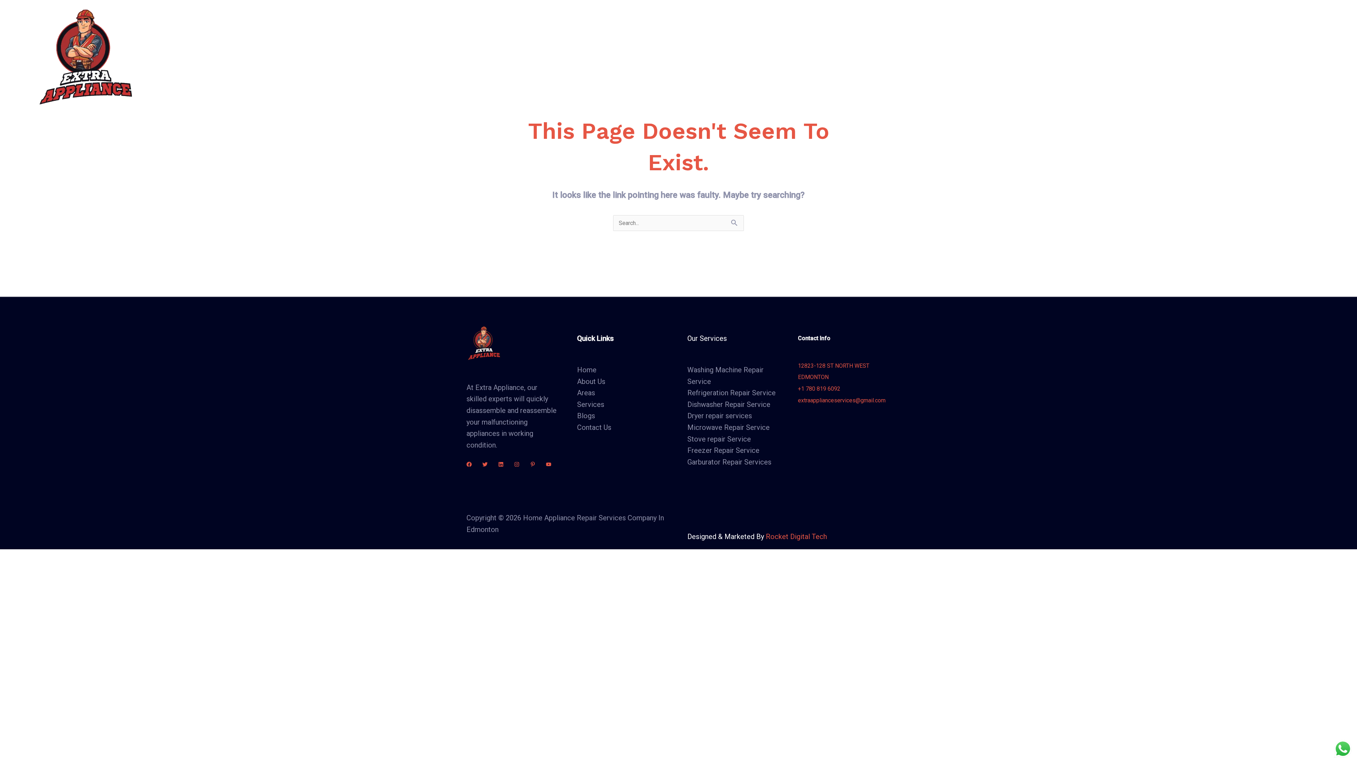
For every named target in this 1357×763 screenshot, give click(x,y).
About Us (492, 56)
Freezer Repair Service (723, 450)
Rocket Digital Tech (796, 536)
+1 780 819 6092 (819, 388)
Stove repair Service (719, 439)
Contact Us (643, 56)
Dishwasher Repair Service (728, 404)
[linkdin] (501, 464)
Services (529, 56)
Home (457, 56)
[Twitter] (485, 464)
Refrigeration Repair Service (731, 393)
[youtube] (548, 464)
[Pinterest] (532, 464)
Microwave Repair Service (728, 427)
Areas (570, 56)
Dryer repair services (719, 416)
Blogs (607, 56)
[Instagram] (516, 464)
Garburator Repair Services (729, 462)
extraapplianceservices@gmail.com (842, 400)
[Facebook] (469, 464)
